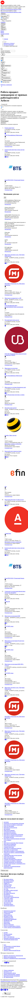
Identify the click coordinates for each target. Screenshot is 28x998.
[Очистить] (3, 54)
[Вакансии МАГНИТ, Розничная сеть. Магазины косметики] (15, 273)
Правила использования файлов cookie (11, 12)
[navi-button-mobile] (2, 35)
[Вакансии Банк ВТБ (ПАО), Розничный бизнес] (15, 168)
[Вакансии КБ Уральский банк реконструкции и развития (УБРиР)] (15, 340)
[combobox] (8, 51)
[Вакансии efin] (15, 473)
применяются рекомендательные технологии (14, 980)
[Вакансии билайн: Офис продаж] (15, 425)
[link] (3, 27)
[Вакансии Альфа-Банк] (15, 519)
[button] (2, 31)
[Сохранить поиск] (2, 58)
